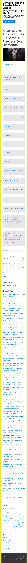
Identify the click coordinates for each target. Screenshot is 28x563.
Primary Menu (9, 21)
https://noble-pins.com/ (13, 98)
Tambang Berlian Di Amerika (8, 526)
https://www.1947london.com (14, 208)
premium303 (8, 152)
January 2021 (7, 546)
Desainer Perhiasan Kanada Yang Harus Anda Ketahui (13, 516)
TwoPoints (20, 559)
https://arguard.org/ (12, 180)
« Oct (4, 276)
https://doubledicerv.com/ (13, 235)
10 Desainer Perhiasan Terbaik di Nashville (15, 512)
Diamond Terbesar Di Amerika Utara (10, 518)
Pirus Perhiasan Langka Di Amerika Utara (17, 524)
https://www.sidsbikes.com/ (14, 118)
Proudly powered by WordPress (13, 557)
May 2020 (6, 548)
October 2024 (7, 537)
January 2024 (7, 540)
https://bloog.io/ (10, 219)
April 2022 (6, 543)
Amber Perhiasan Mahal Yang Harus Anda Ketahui (12, 514)
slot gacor (8, 126)
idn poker (8, 135)
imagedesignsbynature (9, 285)
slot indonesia (9, 144)
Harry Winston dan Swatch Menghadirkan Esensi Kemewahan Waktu (12, 349)
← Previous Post (7, 64)
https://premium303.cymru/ (13, 200)
